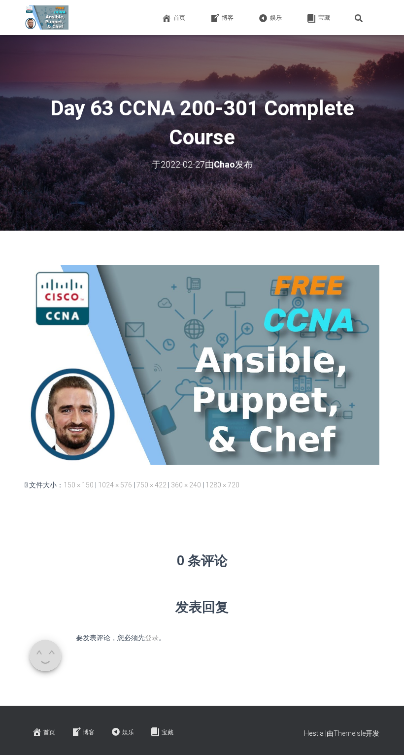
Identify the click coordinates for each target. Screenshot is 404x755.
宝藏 (324, 17)
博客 (228, 17)
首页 (179, 17)
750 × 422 (151, 485)
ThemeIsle (350, 733)
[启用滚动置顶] (384, 735)
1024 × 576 (115, 485)
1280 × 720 (222, 485)
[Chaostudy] (46, 17)
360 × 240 (186, 485)
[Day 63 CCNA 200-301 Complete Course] (202, 364)
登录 (152, 638)
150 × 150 (79, 485)
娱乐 (276, 17)
